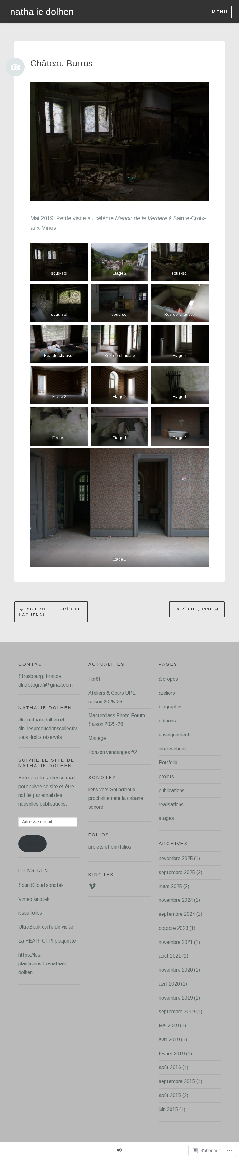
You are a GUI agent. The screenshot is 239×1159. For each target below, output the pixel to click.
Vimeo (25, 899)
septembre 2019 (177, 1011)
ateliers (167, 693)
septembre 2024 (177, 914)
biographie (170, 706)
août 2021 (170, 955)
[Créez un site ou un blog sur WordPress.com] (119, 1150)
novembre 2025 (176, 858)
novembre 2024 (176, 900)
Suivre (32, 843)
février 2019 (172, 1053)
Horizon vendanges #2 (112, 752)
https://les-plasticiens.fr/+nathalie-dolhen (43, 963)
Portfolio (168, 762)
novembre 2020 (176, 969)
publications (172, 790)
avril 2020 (169, 983)
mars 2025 (170, 886)
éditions (167, 720)
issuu (23, 912)
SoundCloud (31, 885)
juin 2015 (168, 1109)
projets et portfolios (109, 846)
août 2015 (170, 1095)
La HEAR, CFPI (36, 941)
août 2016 (170, 1067)
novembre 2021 (176, 942)
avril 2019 (169, 1039)
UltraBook (29, 927)
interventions (173, 748)
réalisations (171, 804)
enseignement (174, 734)
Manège (97, 738)
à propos (168, 679)
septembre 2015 (177, 1081)
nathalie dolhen (42, 12)
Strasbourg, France (39, 676)
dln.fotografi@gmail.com (45, 685)
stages (166, 818)
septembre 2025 (177, 872)
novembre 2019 (176, 998)
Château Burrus (61, 63)
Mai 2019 (169, 1025)
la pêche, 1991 (192, 609)
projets (166, 776)
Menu (219, 11)
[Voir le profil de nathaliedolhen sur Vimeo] (92, 886)
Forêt (94, 679)
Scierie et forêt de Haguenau (50, 612)
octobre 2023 (173, 928)
